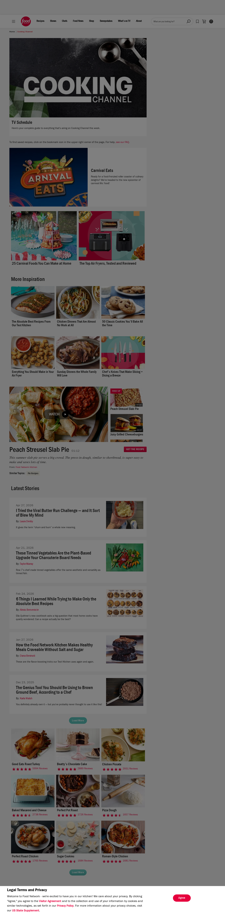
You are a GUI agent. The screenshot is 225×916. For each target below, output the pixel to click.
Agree (181, 898)
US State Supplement (25, 910)
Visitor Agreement (50, 901)
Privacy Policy (65, 906)
